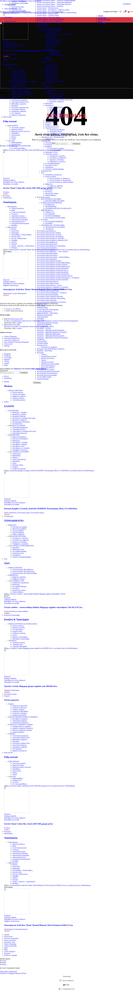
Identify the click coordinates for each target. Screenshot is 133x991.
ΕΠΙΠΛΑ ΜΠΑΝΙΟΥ (15, 390)
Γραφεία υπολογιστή (18, 79)
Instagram (7, 354)
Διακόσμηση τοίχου (18, 216)
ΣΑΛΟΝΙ (9, 406)
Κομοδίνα (15, 547)
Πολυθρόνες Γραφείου (18, 83)
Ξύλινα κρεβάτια (17, 531)
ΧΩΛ (7, 563)
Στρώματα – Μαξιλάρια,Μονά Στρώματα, (50, 336)
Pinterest (7, 359)
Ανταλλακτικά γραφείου (19, 100)
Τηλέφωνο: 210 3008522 (13, 309)
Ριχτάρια (16, 144)
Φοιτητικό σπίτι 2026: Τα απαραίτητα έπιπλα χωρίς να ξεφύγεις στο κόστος (29, 326)
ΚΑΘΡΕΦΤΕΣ (42, 304)
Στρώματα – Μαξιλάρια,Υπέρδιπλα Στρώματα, (52, 338)
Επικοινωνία (8, 344)
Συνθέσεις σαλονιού (19, 469)
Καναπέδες (13, 513)
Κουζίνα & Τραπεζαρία (16, 619)
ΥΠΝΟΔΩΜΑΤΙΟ (14, 520)
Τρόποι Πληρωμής (10, 336)
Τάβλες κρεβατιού (18, 534)
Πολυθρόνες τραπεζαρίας (19, 3)
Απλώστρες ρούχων (18, 127)
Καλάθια (14, 225)
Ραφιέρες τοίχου (17, 465)
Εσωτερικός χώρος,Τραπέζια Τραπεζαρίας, (51, 298)
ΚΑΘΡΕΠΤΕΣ (13, 575)
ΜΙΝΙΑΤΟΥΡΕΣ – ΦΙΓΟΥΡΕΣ (47, 313)
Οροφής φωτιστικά (47, 362)
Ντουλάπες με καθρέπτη (20, 540)
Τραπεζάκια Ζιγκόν (18, 429)
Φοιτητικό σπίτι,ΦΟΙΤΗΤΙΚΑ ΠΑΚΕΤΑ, (51, 349)
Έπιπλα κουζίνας (18, 626)
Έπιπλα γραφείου (10, 64)
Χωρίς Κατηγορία (43, 379)
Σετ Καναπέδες (17, 424)
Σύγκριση (7, 953)
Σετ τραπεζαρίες (17, 629)
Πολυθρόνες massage (19, 444)
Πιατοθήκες (15, 133)
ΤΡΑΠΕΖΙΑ (11, 5)
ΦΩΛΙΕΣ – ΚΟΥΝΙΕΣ (44, 351)
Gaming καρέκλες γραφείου (20, 91)
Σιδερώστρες (15, 135)
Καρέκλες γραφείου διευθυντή (21, 92)
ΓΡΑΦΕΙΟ (10, 98)
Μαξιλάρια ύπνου (18, 549)
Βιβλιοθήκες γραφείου (18, 104)
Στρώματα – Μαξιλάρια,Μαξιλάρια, (49, 334)
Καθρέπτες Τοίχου (18, 579)
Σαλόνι (6, 513)
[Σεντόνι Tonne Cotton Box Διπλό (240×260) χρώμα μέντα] (38, 150)
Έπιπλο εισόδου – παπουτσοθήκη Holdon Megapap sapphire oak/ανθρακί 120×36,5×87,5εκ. (43, 607)
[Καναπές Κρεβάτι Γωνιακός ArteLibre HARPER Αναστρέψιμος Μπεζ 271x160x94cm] (49, 470)
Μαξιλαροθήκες (16, 142)
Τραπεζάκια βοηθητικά (20, 427)
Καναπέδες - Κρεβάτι (19, 412)
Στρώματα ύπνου (18, 553)
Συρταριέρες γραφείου (18, 111)
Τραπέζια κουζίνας (17, 7)
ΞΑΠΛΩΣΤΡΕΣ (42, 317)
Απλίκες (44, 354)
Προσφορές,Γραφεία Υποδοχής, (47, 323)
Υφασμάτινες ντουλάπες (20, 544)
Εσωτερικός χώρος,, (37, 513)
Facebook (7, 356)
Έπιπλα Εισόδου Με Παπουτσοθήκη (24, 573)
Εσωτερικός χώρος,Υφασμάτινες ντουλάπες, (51, 302)
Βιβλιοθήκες (16, 455)
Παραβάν (14, 240)
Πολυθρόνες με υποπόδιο (21, 448)
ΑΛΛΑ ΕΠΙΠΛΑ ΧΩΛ (16, 581)
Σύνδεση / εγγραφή (10, 955)
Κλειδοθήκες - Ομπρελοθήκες (21, 235)
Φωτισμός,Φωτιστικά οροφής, (47, 375)
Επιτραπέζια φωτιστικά (48, 356)
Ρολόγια (14, 244)
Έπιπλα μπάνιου (17, 392)
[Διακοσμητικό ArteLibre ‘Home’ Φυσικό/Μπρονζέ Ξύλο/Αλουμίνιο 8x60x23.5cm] (46, 250)
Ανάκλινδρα (16, 454)
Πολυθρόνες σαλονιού (19, 450)
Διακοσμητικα (12, 206)
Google (6, 363)
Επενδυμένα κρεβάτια (19, 527)
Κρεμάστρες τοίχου (18, 590)
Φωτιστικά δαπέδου (47, 368)
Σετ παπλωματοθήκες (18, 148)
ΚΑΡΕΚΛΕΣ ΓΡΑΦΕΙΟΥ (19, 89)
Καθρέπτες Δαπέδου (19, 577)
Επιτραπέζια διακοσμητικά (20, 223)
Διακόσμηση (9, 202)
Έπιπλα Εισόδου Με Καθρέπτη (22, 569)
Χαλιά (13, 139)
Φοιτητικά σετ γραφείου (49, 347)
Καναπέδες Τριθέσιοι (19, 420)
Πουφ (14, 463)
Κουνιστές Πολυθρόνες (20, 439)
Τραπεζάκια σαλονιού (19, 433)
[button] (10, 46)
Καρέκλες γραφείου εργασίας (21, 94)
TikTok (6, 361)
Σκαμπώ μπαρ (17, 631)
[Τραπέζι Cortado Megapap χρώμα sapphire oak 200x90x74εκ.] (39, 12)
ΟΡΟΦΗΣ (40, 319)
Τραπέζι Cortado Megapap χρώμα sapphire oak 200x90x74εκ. (30, 50)
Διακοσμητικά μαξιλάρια (19, 220)
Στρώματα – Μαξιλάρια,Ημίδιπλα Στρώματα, (52, 332)
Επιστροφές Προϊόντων (12, 338)
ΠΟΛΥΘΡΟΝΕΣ (14, 435)
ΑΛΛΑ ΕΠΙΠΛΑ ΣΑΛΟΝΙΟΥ (18, 452)
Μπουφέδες (16, 461)
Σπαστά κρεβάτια (18, 532)
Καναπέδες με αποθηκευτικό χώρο (23, 418)
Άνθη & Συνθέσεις (17, 208)
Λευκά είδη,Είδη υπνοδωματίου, (48, 309)
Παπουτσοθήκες (17, 592)
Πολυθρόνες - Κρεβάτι (20, 442)
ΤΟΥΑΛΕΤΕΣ (42, 341)
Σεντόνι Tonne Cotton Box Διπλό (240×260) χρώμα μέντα (27, 188)
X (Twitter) (8, 358)
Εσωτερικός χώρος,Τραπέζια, (47, 300)
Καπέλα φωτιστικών (48, 358)
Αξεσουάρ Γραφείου (20, 102)
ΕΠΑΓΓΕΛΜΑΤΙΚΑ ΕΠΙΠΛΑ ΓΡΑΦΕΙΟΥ (22, 81)
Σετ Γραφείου (15, 113)
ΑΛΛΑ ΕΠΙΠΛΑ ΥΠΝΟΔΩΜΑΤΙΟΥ (21, 546)
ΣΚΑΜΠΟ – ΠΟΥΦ (44, 328)
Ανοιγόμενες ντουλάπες (20, 538)
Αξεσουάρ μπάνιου (18, 400)
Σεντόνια (14, 146)
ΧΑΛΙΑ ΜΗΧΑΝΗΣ (44, 377)
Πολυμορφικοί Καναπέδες (21, 422)
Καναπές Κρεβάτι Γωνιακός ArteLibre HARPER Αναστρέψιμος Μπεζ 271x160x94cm (40, 508)
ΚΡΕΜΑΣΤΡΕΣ (42, 308)
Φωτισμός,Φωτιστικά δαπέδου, (47, 373)
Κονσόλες (15, 588)
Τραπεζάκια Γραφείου (18, 85)
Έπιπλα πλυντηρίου (18, 394)
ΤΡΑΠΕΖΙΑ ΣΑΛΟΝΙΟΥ (17, 425)
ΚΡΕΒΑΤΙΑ (12, 525)
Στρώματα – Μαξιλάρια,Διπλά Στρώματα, (51, 330)
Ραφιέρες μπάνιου (18, 398)
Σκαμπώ (15, 467)
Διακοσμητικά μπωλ (18, 221)
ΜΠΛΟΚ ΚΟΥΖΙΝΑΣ (44, 315)
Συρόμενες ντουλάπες (19, 542)
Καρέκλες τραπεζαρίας (18, 1)
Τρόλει (14, 635)
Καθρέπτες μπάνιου (18, 396)
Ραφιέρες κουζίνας (18, 628)
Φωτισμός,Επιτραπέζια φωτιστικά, (48, 371)
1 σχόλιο (19, 323)
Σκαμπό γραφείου (17, 96)
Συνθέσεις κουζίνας (18, 633)
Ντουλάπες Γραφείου (19, 107)
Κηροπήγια (15, 233)
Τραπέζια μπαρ (16, 9)
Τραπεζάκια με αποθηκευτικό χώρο (24, 431)
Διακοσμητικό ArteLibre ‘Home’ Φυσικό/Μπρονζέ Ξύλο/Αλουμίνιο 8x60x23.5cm (37, 289)
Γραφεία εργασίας (17, 74)
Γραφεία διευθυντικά (18, 72)
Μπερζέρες (16, 440)
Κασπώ (13, 229)
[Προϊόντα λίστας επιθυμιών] (120, 12)
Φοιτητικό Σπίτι (42, 345)
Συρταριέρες (16, 555)
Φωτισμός (40, 353)
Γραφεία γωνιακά (18, 70)
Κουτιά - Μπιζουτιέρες (18, 238)
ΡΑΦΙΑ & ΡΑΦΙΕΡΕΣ (44, 324)
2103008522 (127, 4)
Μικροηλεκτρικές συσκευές (20, 131)
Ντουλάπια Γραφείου (18, 109)
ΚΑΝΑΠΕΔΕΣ (13, 411)
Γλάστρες (14, 214)
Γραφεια (10, 68)
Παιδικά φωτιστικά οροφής (50, 364)
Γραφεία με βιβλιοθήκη (19, 76)
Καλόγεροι (16, 584)
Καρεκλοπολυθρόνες (19, 437)
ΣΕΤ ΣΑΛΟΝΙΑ (42, 326)
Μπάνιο (8, 386)
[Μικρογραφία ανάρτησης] (13, 319)
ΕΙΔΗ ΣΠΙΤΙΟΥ (12, 126)
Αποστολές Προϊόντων (11, 340)
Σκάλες (13, 137)
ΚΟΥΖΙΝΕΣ (41, 306)
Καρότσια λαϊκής (17, 129)
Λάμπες (43, 360)
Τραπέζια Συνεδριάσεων (19, 87)
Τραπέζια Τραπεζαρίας (10, 54)
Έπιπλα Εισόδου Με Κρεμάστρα (23, 571)
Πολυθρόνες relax (18, 446)
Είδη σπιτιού (10, 121)
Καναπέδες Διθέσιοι (19, 416)
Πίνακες (14, 242)
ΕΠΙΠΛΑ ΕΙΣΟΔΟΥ (15, 568)
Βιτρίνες (15, 457)
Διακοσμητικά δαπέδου (19, 218)
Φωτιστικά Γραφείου (48, 366)
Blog (5, 365)
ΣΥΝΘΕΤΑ (41, 339)
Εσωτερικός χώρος (24, 513)
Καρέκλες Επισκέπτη (18, 115)
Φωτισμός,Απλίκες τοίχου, (46, 369)
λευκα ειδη (11, 141)
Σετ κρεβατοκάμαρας (19, 551)
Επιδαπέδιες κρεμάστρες (20, 583)
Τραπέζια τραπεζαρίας (19, 646)
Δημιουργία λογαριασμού (8, 971)
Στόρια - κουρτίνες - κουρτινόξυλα (22, 246)
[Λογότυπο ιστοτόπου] (15, 12)
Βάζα (13, 210)
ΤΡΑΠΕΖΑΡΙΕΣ (42, 343)
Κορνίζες (15, 236)
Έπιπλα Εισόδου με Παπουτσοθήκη (16, 611)
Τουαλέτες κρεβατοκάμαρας (21, 557)
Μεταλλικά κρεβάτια (19, 529)
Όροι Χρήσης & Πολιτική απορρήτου (16, 342)
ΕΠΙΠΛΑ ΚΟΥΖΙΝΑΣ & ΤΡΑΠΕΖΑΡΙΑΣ (22, 624)
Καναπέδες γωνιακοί (19, 414)
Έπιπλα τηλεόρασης (19, 459)
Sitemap (6, 346)
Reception (14, 106)
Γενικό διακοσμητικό (18, 212)
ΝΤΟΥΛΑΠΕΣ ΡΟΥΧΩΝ (17, 536)
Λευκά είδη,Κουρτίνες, (44, 311)
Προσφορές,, (41, 321)
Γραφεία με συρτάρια (18, 77)
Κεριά (15, 231)
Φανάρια (14, 248)
